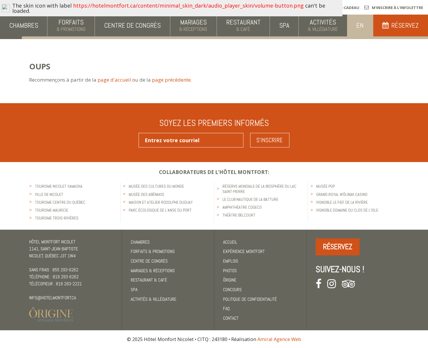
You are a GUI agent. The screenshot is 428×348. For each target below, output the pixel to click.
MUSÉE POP (325, 186)
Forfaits (153, 251)
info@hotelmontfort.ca (52, 298)
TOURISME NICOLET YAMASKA (58, 186)
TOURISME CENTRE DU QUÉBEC (60, 202)
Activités (153, 299)
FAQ (226, 308)
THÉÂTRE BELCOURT (238, 215)
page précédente (171, 79)
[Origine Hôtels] (51, 311)
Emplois (230, 261)
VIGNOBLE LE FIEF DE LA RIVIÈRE (342, 202)
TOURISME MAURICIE (51, 210)
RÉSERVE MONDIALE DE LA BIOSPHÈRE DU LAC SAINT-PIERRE (259, 189)
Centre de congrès (149, 261)
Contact (230, 318)
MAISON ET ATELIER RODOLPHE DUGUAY (161, 202)
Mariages (153, 271)
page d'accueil (114, 79)
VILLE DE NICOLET (49, 194)
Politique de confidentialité (250, 299)
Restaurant (149, 280)
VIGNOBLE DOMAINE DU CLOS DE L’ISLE (347, 210)
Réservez (337, 246)
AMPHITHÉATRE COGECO (242, 207)
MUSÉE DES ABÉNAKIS (146, 194)
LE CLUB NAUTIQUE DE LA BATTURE (250, 199)
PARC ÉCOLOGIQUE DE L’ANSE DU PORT (160, 210)
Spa (134, 290)
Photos (230, 271)
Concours (232, 290)
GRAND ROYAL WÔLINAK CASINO (341, 194)
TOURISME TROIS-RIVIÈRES (57, 218)
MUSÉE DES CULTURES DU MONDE (156, 186)
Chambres (140, 242)
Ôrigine (229, 280)
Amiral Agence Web (279, 339)
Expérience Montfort (244, 251)
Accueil (230, 242)
